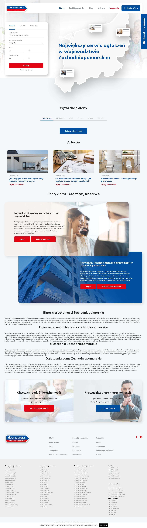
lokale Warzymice (45, 494)
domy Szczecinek (10, 478)
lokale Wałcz (44, 484)
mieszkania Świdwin (80, 498)
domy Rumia (112, 514)
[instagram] (141, 438)
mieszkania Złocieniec (81, 488)
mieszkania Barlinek (80, 502)
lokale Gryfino (44, 496)
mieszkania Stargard (80, 474)
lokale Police (43, 482)
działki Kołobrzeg (114, 472)
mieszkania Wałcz (79, 484)
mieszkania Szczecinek (81, 478)
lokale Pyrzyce (44, 486)
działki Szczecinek (114, 478)
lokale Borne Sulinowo (46, 492)
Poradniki (100, 438)
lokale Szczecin (44, 468)
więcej (22, 239)
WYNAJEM (22, 25)
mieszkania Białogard (81, 490)
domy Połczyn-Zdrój (11, 504)
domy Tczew (112, 512)
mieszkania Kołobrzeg (81, 472)
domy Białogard (10, 490)
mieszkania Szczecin (80, 468)
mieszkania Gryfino (80, 496)
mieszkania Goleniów (80, 480)
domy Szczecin (9, 468)
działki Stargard (113, 474)
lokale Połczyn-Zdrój (46, 504)
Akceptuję (103, 525)
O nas (98, 455)
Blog (91, 8)
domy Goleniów (10, 480)
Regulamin (76, 451)
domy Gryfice (9, 507)
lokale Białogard (45, 490)
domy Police (9, 482)
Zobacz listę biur (43, 239)
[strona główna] (17, 8)
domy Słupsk (112, 506)
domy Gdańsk (112, 500)
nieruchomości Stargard (115, 492)
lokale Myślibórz (45, 500)
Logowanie (114, 8)
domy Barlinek (9, 502)
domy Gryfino (9, 496)
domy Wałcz (9, 484)
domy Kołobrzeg (10, 472)
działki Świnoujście (114, 476)
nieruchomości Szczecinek (116, 496)
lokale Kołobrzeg (45, 472)
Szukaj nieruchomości (111, 286)
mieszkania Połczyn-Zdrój (82, 504)
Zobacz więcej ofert (73, 131)
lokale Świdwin (44, 498)
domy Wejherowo (113, 508)
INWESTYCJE (33, 25)
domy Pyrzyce (9, 486)
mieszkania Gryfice (80, 507)
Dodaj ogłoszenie (41, 408)
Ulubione (101, 8)
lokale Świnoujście (45, 476)
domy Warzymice (10, 494)
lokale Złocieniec (45, 488)
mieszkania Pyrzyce (80, 486)
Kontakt (75, 442)
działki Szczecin (113, 468)
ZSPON (70, 522)
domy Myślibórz (10, 500)
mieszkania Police (79, 482)
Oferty (61, 8)
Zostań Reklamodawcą (58, 455)
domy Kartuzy (112, 510)
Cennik (98, 442)
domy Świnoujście (10, 476)
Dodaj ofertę (132, 8)
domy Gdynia (112, 502)
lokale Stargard (44, 474)
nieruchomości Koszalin (115, 488)
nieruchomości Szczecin (115, 486)
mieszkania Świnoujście (81, 476)
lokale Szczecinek (45, 478)
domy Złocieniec (10, 488)
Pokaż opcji (26, 70)
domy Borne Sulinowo (12, 492)
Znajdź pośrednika (76, 8)
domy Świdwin (9, 498)
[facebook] (136, 438)
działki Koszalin (113, 470)
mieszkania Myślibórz (80, 500)
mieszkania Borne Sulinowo (82, 492)
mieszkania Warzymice (81, 494)
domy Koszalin (10, 470)
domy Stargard (10, 474)
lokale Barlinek (44, 502)
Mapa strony (54, 442)
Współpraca (77, 455)
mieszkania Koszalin (80, 470)
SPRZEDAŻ (12, 25)
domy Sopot (112, 504)
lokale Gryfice (44, 507)
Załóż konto (109, 408)
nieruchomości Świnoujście (116, 494)
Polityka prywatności (104, 451)
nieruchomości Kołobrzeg (116, 490)
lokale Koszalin (44, 470)
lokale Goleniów (44, 480)
